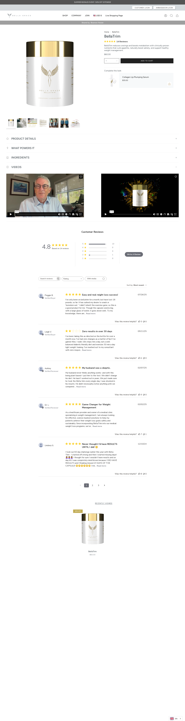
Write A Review (134, 254)
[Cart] (177, 15)
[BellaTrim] (92, 529)
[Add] (169, 84)
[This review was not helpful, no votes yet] (144, 321)
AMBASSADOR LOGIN (164, 8)
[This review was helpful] (139, 321)
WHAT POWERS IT (22, 148)
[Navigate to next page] (104, 485)
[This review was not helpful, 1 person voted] (144, 434)
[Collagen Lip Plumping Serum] (111, 80)
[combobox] (73, 279)
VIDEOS (16, 167)
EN (176, 719)
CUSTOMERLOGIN (142, 8)
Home (106, 32)
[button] (65, 15)
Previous (6, 74)
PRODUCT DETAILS (23, 138)
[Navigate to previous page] (80, 485)
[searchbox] (47, 279)
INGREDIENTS (20, 157)
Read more (90, 313)
